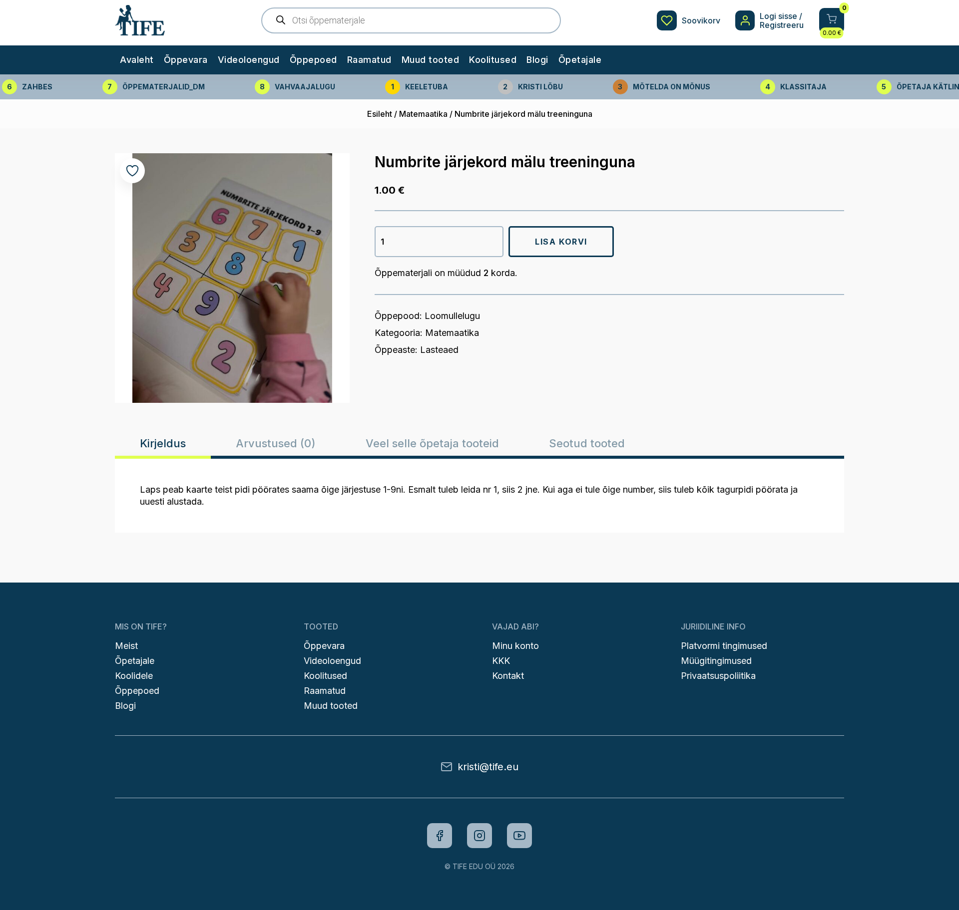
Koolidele (134, 675)
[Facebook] (439, 835)
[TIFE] (140, 30)
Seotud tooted (587, 443)
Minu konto (515, 645)
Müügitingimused (716, 660)
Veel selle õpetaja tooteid (432, 443)
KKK (501, 660)
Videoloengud (249, 59)
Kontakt (508, 675)
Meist (126, 645)
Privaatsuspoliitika (718, 675)
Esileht (379, 114)
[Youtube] (519, 835)
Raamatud (369, 59)
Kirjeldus (163, 443)
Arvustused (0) (276, 443)
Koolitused (492, 59)
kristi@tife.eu (488, 767)
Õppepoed (313, 59)
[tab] (163, 443)
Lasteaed (439, 349)
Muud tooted (431, 59)
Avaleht (137, 59)
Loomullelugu (452, 315)
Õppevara (186, 59)
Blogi (537, 59)
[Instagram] (479, 835)
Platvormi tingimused (724, 645)
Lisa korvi (561, 242)
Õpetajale (580, 59)
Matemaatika (423, 114)
